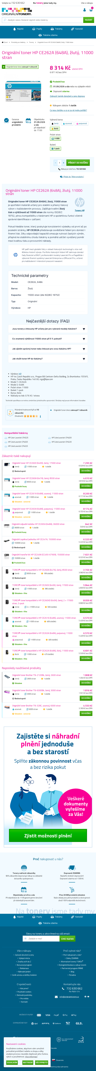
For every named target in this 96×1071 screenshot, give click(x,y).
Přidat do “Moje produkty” (73, 176)
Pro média (24, 998)
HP (20, 373)
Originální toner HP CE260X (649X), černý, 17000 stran (36, 463)
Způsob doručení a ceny (24, 955)
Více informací (31, 1056)
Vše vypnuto (42, 1062)
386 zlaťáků (49, 588)
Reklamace (24, 968)
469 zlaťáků (51, 621)
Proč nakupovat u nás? (72, 955)
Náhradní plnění (24, 971)
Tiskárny (58, 28)
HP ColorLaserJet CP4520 (62, 441)
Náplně (20, 28)
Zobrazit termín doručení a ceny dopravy (67, 96)
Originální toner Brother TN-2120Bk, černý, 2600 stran (36, 675)
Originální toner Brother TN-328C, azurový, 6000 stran (36, 705)
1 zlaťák (48, 466)
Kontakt (24, 1002)
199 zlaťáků (48, 573)
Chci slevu (67, 939)
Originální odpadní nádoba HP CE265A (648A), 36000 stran (38, 524)
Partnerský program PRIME (72, 968)
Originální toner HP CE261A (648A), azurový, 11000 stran (37, 493)
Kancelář (79, 28)
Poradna (72, 975)
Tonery (31, 42)
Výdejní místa (24, 958)
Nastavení (28, 1062)
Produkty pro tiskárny (18, 42)
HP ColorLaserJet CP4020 (62, 437)
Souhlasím (12, 1062)
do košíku (86, 470)
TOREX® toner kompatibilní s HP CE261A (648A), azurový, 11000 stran (44, 618)
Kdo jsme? (24, 988)
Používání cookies (24, 991)
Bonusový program (24, 965)
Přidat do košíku (78, 163)
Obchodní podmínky (24, 995)
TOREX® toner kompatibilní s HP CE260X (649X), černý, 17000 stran (42, 585)
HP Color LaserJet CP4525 (18, 437)
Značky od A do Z (24, 961)
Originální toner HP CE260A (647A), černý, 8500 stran (36, 478)
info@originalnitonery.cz (69, 996)
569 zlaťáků (52, 606)
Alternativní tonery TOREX (72, 961)
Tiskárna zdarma (50, 35)
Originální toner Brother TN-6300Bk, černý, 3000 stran (36, 690)
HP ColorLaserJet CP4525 (18, 446)
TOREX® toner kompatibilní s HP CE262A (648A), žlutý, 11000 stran (42, 650)
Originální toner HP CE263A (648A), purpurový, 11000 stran (38, 508)
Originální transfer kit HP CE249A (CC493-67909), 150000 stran (41, 554)
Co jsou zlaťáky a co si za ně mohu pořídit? (68, 110)
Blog (72, 971)
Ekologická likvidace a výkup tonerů (72, 965)
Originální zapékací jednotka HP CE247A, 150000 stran (36, 539)
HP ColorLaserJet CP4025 (18, 441)
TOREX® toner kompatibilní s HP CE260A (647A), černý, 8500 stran (42, 569)
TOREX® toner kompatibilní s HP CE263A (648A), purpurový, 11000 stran (42, 635)
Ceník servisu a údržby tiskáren (24, 975)
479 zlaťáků (49, 654)
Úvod (6, 42)
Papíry (39, 28)
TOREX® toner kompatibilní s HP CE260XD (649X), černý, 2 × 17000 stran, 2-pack (42, 602)
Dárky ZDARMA (72, 958)
